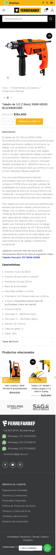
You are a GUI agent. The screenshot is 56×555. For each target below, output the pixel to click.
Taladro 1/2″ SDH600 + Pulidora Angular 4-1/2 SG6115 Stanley (41, 388)
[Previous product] (4, 98)
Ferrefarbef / (13, 536)
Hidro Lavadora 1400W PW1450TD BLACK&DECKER (15, 387)
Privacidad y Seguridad (14, 500)
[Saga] (41, 407)
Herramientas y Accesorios (25, 88)
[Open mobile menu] (4, 10)
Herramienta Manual (13, 91)
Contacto (28, 540)
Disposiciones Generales (14, 490)
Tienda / (36, 536)
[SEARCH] (50, 19)
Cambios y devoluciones (14, 516)
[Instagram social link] (20, 465)
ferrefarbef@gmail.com (16, 454)
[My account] (52, 10)
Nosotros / (26, 536)
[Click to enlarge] (7, 77)
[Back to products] (7, 98)
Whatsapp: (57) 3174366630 (22, 448)
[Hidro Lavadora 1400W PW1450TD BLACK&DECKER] (14, 370)
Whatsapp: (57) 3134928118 (22, 442)
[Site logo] (27, 10)
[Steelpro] (15, 407)
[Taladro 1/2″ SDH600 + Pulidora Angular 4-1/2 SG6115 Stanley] (41, 370)
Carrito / (45, 536)
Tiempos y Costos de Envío (16, 511)
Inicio (5, 88)
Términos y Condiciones (14, 495)
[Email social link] (51, 2)
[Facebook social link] (43, 2)
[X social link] (47, 2)
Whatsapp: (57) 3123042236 (22, 436)
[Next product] (11, 98)
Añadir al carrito (29, 121)
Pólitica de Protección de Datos (18, 506)
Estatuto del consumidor (15, 521)
